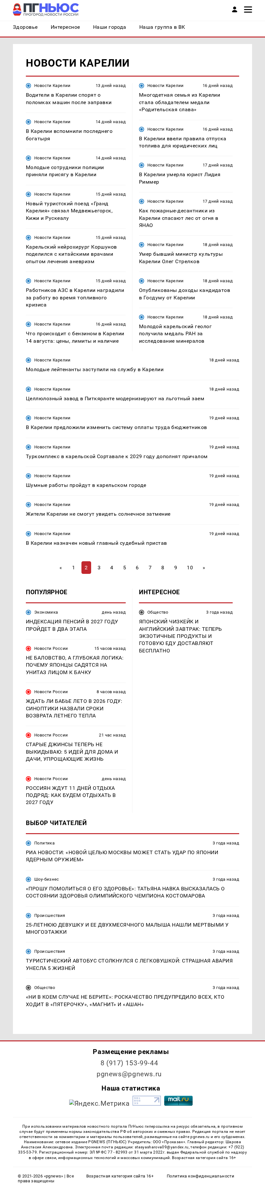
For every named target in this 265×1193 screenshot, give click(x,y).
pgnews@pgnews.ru (129, 1074)
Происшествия (49, 915)
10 (190, 567)
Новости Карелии (52, 85)
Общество (157, 612)
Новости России (51, 648)
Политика (44, 843)
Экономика (46, 612)
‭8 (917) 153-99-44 (129, 1063)
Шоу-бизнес (46, 879)
